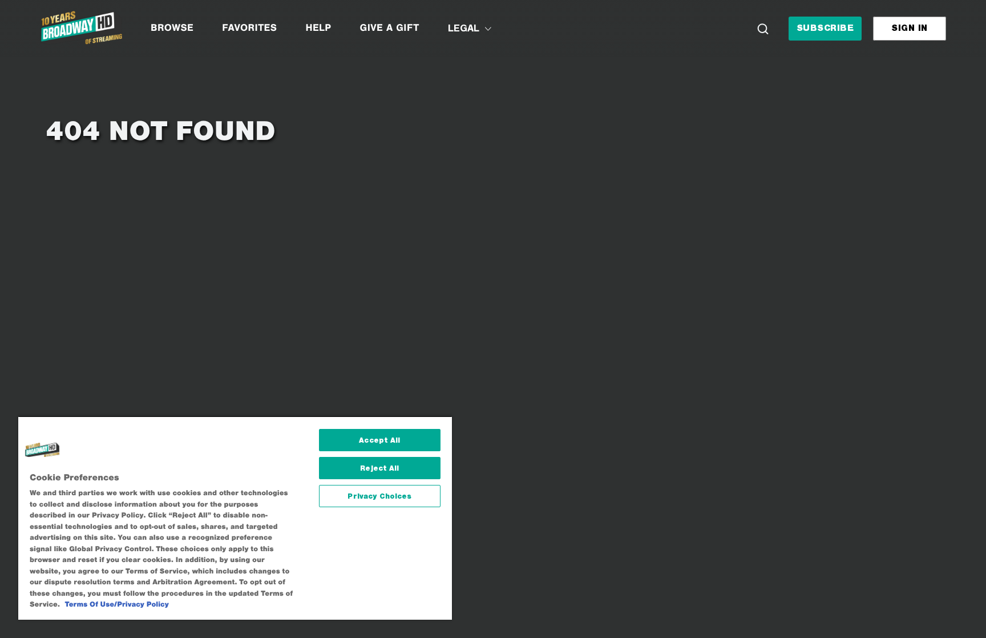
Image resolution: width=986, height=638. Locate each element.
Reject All (379, 468)
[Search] (763, 28)
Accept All (379, 440)
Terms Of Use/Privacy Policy (117, 604)
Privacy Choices (379, 496)
